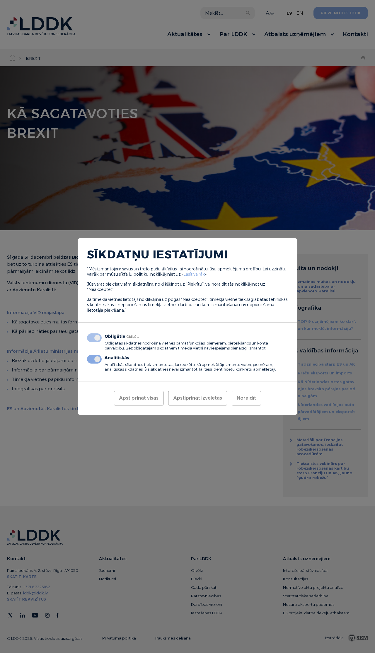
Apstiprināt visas (138, 398)
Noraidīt (246, 398)
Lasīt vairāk (194, 274)
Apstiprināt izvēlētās (197, 398)
